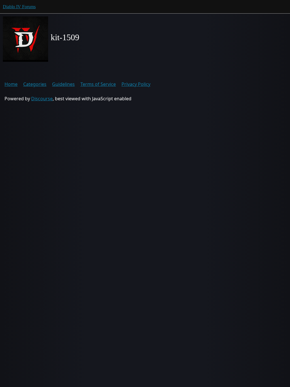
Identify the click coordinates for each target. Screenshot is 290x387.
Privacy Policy (135, 84)
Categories (34, 84)
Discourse (42, 98)
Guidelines (63, 84)
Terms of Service (98, 84)
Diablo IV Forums (19, 6)
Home (11, 84)
